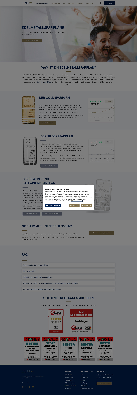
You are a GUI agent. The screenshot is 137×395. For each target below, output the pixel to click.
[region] (68, 197)
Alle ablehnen (74, 205)
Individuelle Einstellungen (53, 205)
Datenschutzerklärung (76, 200)
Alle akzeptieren (86, 205)
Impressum (85, 200)
